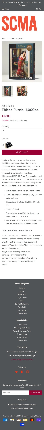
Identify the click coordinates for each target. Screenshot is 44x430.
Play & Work (22, 294)
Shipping (5, 120)
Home (3, 38)
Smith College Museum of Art (22, 360)
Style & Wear (22, 298)
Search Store (22, 325)
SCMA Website (22, 337)
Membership (22, 313)
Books (22, 301)
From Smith (22, 307)
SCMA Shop (21, 416)
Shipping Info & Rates (22, 328)
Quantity (5, 126)
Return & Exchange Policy (22, 331)
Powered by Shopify (34, 416)
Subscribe (35, 393)
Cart (40, 9)
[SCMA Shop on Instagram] (27, 372)
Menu (7, 9)
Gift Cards (22, 310)
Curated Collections (22, 304)
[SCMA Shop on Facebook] (22, 372)
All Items (22, 288)
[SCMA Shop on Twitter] (16, 372)
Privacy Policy (22, 334)
